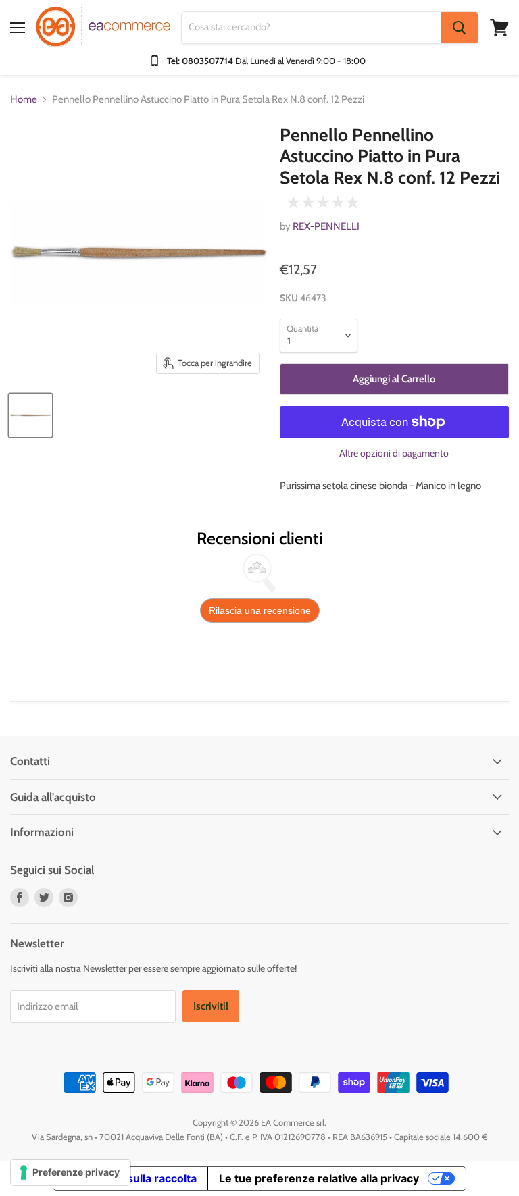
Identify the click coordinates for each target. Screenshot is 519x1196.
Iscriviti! (210, 1005)
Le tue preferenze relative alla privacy (319, 1178)
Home (23, 99)
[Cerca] (459, 27)
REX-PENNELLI (326, 226)
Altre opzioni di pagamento (394, 453)
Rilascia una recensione (260, 610)
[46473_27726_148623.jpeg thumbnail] (30, 415)
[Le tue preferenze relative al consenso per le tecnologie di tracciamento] (70, 1172)
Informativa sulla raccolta (130, 1178)
